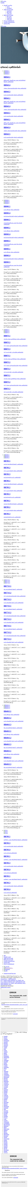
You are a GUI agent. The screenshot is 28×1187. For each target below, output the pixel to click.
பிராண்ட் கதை (7, 957)
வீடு (5, 955)
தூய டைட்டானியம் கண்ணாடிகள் (12, 981)
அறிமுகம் (9, 13)
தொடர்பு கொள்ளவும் (9, 20)
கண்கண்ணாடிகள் (20, 981)
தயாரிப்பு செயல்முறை (9, 22)
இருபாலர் (9, 12)
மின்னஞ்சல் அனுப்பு (6, 987)
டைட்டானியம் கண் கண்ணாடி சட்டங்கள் (11, 980)
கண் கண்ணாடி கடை (20, 983)
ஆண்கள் (9, 11)
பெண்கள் (9, 18)
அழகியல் (9, 8)
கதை (8, 6)
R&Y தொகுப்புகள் (8, 15)
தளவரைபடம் (4, 979)
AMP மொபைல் (12, 979)
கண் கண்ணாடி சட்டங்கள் (7, 983)
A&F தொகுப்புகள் (8, 9)
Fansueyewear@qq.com (10, 973)
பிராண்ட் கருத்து (8, 5)
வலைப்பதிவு (7, 23)
